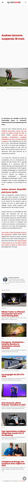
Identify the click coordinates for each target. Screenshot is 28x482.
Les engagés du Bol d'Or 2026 (13, 375)
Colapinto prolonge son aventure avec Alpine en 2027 (13, 463)
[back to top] (24, 478)
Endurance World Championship (10, 370)
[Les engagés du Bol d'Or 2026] (14, 362)
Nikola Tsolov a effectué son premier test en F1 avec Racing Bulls (13, 314)
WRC (3, 338)
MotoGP (4, 399)
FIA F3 (3, 427)
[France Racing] (13, 2)
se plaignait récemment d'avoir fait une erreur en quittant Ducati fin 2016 (14, 131)
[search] (25, 2)
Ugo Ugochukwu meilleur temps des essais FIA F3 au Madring (14, 433)
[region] (14, 18)
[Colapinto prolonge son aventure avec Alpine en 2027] (14, 449)
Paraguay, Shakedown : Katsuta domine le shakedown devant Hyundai (13, 345)
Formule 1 (4, 308)
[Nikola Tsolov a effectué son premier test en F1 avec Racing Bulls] (14, 300)
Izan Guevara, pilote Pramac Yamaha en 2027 (14, 404)
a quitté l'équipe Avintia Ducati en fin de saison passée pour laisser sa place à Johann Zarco (14, 243)
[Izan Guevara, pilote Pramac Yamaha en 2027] (14, 391)
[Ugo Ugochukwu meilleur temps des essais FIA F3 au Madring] (14, 419)
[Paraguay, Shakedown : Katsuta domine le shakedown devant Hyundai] (14, 330)
